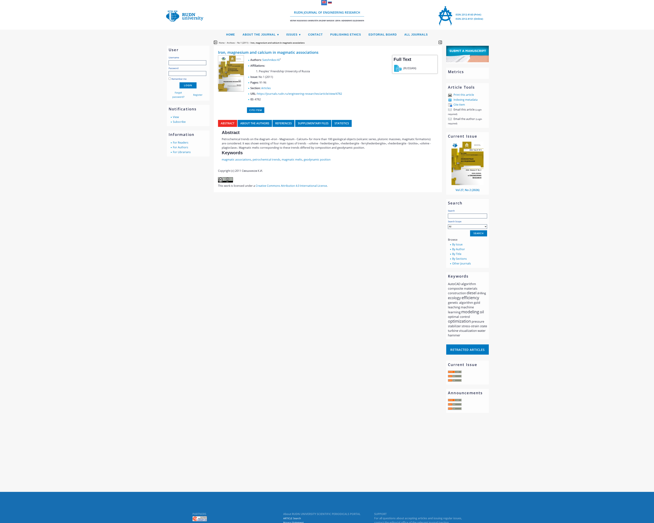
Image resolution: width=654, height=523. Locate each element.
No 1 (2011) (242, 42)
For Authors (180, 147)
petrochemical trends (266, 159)
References (283, 123)
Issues (292, 34)
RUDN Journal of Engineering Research (327, 16)
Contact (315, 34)
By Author (458, 249)
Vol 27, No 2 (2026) (467, 190)
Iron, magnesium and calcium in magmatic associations (278, 42)
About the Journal (259, 34)
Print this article (464, 95)
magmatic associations (236, 159)
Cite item (459, 104)
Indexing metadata (466, 100)
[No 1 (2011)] (231, 91)
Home (230, 34)
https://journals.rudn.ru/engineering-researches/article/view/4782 (299, 94)
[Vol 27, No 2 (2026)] (467, 184)
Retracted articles (467, 350)
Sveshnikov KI (271, 60)
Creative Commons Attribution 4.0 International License (291, 186)
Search (451, 210)
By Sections (459, 259)
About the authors (254, 123)
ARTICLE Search (292, 518)
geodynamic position (317, 159)
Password (173, 68)
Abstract (227, 123)
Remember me (179, 78)
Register (198, 94)
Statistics (341, 123)
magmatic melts (292, 159)
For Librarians (182, 152)
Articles (266, 88)
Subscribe (179, 122)
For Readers (180, 142)
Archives (231, 42)
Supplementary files (313, 123)
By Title (456, 254)
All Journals (416, 34)
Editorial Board (383, 34)
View (176, 117)
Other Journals (461, 263)
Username (174, 57)
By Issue (457, 244)
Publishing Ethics (345, 34)
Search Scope (454, 221)
